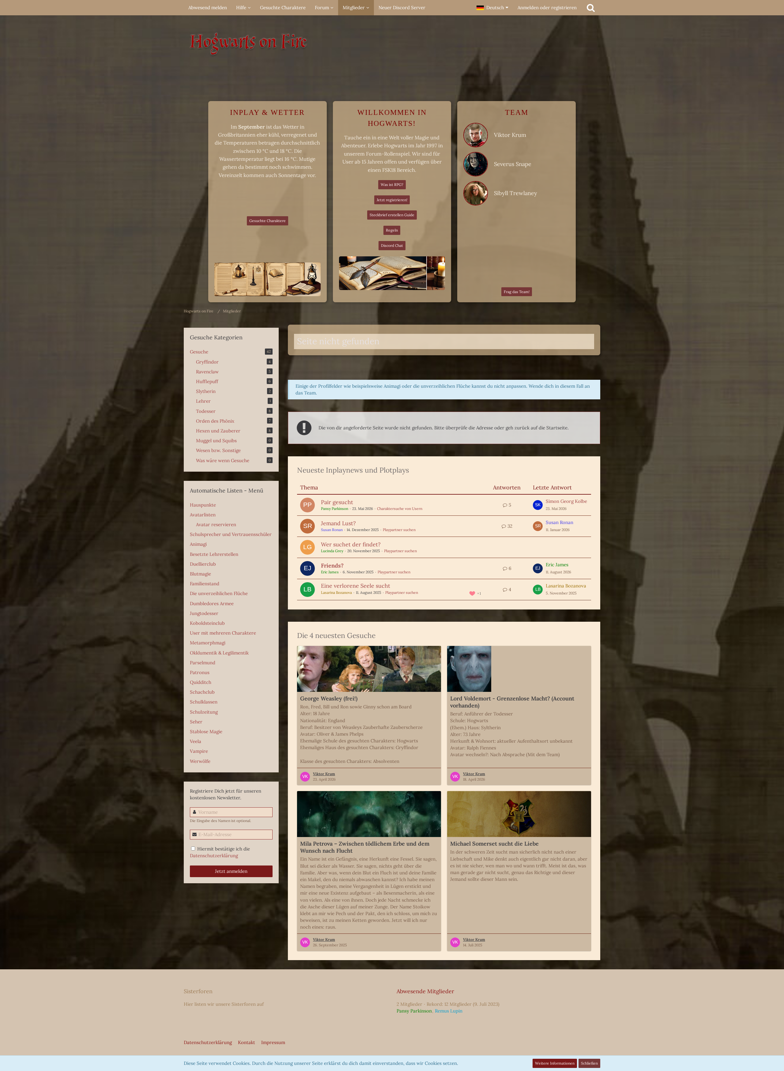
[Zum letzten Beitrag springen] (538, 505)
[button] (492, 7)
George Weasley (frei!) (328, 698)
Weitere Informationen (555, 1063)
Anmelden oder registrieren (547, 7)
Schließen (589, 1063)
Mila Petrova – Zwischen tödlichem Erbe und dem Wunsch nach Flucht (364, 847)
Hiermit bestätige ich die (220, 852)
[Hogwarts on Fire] (392, 46)
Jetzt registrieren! (392, 200)
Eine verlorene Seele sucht (355, 585)
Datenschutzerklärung (214, 855)
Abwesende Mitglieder (425, 991)
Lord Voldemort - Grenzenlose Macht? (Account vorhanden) (512, 702)
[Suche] (590, 7)
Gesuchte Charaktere (267, 220)
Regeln (392, 230)
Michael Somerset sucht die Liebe (494, 843)
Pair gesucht (337, 502)
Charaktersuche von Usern (399, 508)
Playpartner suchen (399, 529)
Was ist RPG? (392, 184)
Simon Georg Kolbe (566, 501)
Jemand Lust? (338, 523)
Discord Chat (392, 245)
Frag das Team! (517, 291)
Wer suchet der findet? (351, 544)
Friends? (332, 565)
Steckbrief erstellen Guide (392, 215)
